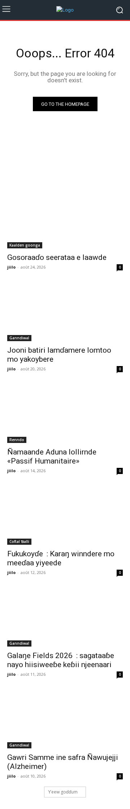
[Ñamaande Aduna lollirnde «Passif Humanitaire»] (65, 414)
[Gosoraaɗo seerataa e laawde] (65, 219)
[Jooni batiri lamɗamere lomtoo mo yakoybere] (65, 312)
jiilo (11, 267)
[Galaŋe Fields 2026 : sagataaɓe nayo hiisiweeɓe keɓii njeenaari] (65, 618)
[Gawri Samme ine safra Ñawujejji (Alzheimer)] (65, 719)
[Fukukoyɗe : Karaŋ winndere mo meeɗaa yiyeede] (65, 516)
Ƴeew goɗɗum (63, 792)
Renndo (16, 439)
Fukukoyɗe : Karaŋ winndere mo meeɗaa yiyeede (60, 558)
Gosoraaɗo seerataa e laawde (57, 257)
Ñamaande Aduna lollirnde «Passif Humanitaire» (51, 456)
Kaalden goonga (24, 245)
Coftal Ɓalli (19, 541)
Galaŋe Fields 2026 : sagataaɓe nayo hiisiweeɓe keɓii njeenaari (60, 660)
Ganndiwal (19, 337)
